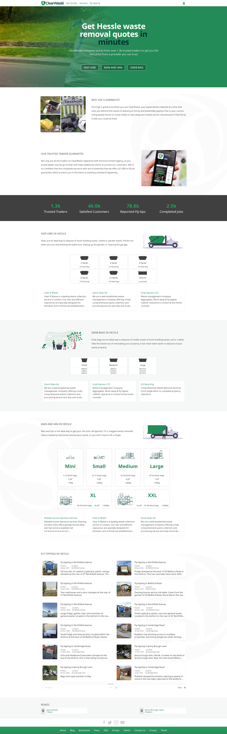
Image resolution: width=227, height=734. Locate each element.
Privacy (153, 730)
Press (97, 730)
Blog (72, 730)
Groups (116, 730)
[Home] (52, 3)
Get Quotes (71, 3)
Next (180, 687)
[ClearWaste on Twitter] (110, 723)
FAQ (106, 730)
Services (83, 3)
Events (127, 730)
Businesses (84, 730)
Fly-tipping (95, 3)
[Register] (184, 3)
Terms (164, 730)
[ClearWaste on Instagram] (116, 723)
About (63, 730)
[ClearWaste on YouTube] (122, 723)
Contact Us (140, 730)
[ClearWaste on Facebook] (104, 723)
